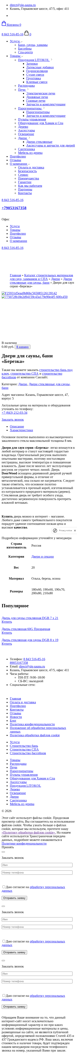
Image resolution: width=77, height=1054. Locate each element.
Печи (13, 767)
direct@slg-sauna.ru (23, 5)
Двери (55, 279)
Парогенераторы (21, 771)
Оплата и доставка (23, 702)
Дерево (15, 789)
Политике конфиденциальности (24, 843)
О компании (19, 163)
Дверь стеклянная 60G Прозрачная (26, 629)
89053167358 (19, 662)
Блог (13, 720)
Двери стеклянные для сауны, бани (41, 280)
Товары (15, 56)
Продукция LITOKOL (25, 785)
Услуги (15, 41)
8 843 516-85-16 (12, 34)
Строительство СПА (24, 749)
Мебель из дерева (22, 804)
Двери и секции (42, 556)
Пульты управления (24, 774)
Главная (15, 275)
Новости (16, 717)
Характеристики (21, 430)
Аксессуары (18, 782)
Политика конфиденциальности (32, 724)
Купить (7, 621)
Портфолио (18, 156)
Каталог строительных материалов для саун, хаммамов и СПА (41, 277)
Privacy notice (65, 530)
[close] (75, 530)
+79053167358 (14, 208)
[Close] (3, 852)
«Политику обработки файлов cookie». (29, 832)
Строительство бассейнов (28, 753)
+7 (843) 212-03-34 (14, 412)
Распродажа (18, 763)
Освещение (18, 793)
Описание (17, 426)
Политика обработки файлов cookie (35, 735)
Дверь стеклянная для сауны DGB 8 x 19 (30, 640)
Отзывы (15, 160)
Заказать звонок (13, 419)
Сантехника (18, 800)
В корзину (22, 346)
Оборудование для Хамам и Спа (32, 778)
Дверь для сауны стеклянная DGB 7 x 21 (30, 618)
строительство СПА (24, 373)
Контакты (17, 709)
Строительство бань (24, 746)
